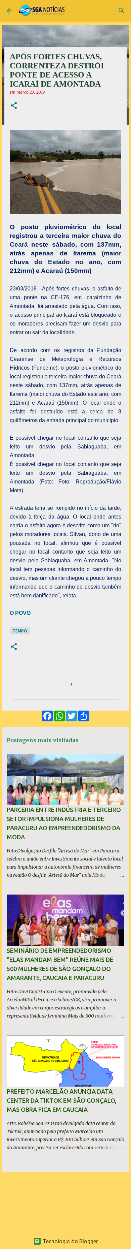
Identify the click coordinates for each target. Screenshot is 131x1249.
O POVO (20, 613)
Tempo (19, 631)
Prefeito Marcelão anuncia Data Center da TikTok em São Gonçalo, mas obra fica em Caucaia (61, 1100)
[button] (14, 106)
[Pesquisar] (122, 11)
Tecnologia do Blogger (69, 1241)
